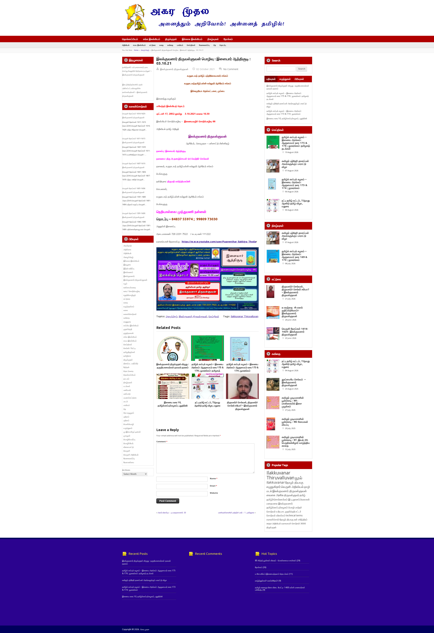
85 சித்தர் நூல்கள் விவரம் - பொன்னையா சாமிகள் (275, 560)
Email (213, 485)
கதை (161, 45)
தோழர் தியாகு (286, 519)
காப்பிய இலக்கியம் (131, 325)
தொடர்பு (223, 45)
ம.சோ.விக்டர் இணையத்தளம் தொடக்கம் (272, 573)
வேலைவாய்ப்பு (204, 45)
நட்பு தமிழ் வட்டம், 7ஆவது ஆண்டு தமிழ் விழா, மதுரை (296, 203)
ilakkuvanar (276, 482)
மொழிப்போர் (128, 443)
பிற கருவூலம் (128, 412)
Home (136, 50)
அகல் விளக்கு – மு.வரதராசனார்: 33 (172, 512)
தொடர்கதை (128, 371)
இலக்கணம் (128, 272)
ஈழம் (125, 283)
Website (214, 493)
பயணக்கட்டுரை (129, 397)
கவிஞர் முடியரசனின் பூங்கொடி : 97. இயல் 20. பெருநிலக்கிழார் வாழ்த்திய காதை (296, 441)
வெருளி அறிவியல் (131, 454)
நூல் (298, 478)
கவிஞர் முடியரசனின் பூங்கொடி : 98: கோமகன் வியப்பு (295, 421)
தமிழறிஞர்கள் (129, 352)
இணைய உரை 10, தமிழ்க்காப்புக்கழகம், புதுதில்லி (287, 118)
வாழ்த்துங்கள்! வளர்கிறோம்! (266, 580)
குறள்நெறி (127, 329)
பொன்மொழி (128, 424)
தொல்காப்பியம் (130, 39)
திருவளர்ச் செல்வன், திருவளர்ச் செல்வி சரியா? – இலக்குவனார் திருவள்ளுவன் (242, 405)
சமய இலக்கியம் (139, 45)
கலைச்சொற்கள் (130, 314)
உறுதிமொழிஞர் (129, 295)
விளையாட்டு (128, 447)
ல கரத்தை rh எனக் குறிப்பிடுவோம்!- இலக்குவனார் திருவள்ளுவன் (292, 312)
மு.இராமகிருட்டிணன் (132, 431)
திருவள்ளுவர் (291, 495)
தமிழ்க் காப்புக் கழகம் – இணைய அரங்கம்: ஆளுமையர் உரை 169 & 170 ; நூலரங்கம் (294, 255)
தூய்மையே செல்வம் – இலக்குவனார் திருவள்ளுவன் (294, 382)
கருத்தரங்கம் (128, 306)
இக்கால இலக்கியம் (192, 39)
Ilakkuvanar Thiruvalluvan (244, 316)
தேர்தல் (126, 367)
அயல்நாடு (127, 245)
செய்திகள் (191, 45)
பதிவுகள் (271, 78)
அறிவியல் (125, 45)
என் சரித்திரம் (300, 519)
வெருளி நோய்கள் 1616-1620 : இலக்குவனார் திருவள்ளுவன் (295, 331)
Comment (161, 441)
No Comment (230, 69)
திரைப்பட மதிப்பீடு (130, 363)
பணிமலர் (127, 390)
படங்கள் (126, 386)
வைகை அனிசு (275, 495)
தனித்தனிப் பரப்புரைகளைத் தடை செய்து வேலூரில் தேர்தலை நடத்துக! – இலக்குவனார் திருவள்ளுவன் (137, 71)
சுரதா (269, 523)
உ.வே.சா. (280, 511)
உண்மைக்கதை (129, 287)
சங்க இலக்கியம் (151, 39)
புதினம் (126, 416)
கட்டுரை (152, 45)
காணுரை (127, 321)
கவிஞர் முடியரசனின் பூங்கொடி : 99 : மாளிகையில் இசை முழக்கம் (293, 402)
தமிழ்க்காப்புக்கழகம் (277, 507)
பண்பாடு (127, 393)
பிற (214, 45)
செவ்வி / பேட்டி (129, 348)
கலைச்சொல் (273, 519)
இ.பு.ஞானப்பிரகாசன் (299, 499)
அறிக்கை (127, 249)
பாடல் (125, 401)
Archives (126, 470)
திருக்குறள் (171, 39)
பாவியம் (180, 45)
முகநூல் (126, 435)
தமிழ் (302, 495)
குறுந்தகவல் (128, 333)
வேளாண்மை (128, 462)
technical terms (294, 515)
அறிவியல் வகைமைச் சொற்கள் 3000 (289, 523)
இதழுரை (127, 264)
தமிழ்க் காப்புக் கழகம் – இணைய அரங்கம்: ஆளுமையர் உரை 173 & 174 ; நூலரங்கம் (242, 367)
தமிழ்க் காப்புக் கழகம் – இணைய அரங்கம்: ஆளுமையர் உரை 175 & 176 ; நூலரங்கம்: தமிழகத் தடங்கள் (288, 96)
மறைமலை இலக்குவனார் (280, 503)
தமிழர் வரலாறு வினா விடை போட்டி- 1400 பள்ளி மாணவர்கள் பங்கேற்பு (280, 588)
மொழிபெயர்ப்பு (129, 439)
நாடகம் (126, 378)
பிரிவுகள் (299, 78)
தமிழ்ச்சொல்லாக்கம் (277, 499)
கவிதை (170, 45)
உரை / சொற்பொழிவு (131, 291)
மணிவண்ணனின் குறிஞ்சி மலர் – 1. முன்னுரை (236, 512)
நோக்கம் (228, 39)
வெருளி (126, 450)
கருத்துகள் (285, 78)
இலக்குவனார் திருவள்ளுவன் (174, 69)
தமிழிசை (127, 355)
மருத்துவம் (127, 428)
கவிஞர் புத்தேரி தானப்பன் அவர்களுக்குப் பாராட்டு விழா (295, 164)
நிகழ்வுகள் (213, 39)
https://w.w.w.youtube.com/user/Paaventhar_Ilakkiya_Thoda (219, 241)
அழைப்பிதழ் (145, 50)
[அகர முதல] (203, 30)
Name (213, 478)
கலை (125, 310)
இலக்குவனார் (129, 276)
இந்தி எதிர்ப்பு (128, 268)
